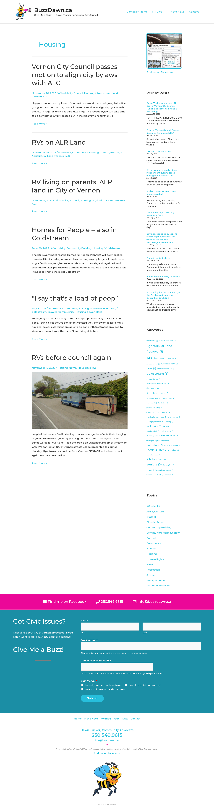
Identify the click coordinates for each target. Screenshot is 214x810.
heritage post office (154, 422)
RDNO (164, 449)
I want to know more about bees (105, 689)
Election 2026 (168, 398)
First (83, 632)
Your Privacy (120, 718)
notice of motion (167, 435)
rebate (175, 450)
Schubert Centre (158, 459)
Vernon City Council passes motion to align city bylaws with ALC (74, 75)
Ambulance (169, 363)
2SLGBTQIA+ (152, 341)
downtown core (157, 393)
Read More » (39, 123)
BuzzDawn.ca (53, 10)
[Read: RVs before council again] (80, 400)
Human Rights (155, 559)
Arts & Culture (155, 511)
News (72, 367)
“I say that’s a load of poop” (75, 298)
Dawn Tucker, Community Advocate (107, 730)
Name (85, 620)
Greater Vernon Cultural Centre (159, 412)
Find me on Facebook (159, 72)
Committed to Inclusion (158, 258)
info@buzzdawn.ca (107, 740)
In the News (177, 11)
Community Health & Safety (163, 532)
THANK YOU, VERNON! (158, 151)
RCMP (152, 449)
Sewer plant (94, 311)
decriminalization (158, 383)
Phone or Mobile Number (96, 660)
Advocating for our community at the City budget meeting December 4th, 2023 (163, 295)
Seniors (150, 575)
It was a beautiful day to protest (163, 276)
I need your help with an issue (103, 685)
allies (163, 358)
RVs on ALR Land (59, 142)
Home (78, 718)
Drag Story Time (153, 398)
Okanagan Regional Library (157, 440)
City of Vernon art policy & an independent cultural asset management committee (161, 173)
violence (169, 475)
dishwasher (154, 388)
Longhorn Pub (152, 431)
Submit (92, 698)
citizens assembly (165, 368)
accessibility (167, 340)
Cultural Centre (153, 379)
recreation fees (153, 455)
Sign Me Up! (89, 680)
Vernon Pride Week (154, 475)
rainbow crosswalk (172, 445)
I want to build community (145, 685)
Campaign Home (137, 11)
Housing (89, 93)
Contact (194, 11)
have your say (174, 417)
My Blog (157, 11)
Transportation (155, 580)
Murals (150, 436)
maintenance (167, 431)
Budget (151, 516)
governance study (154, 407)
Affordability (65, 93)
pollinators (154, 445)
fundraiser (163, 403)
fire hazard (151, 403)
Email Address (89, 640)
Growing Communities (61, 311)
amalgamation (153, 364)
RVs (94, 367)
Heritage (151, 548)
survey (150, 470)
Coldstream (112, 248)
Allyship (172, 358)
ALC (45, 96)
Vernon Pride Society (164, 470)
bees (151, 368)
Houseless (84, 367)
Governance (97, 308)
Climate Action (155, 522)
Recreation (153, 569)
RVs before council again (71, 357)
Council (78, 93)
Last (145, 632)
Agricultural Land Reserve (48, 155)
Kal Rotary (167, 426)
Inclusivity (154, 426)
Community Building (86, 152)
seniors (154, 464)
